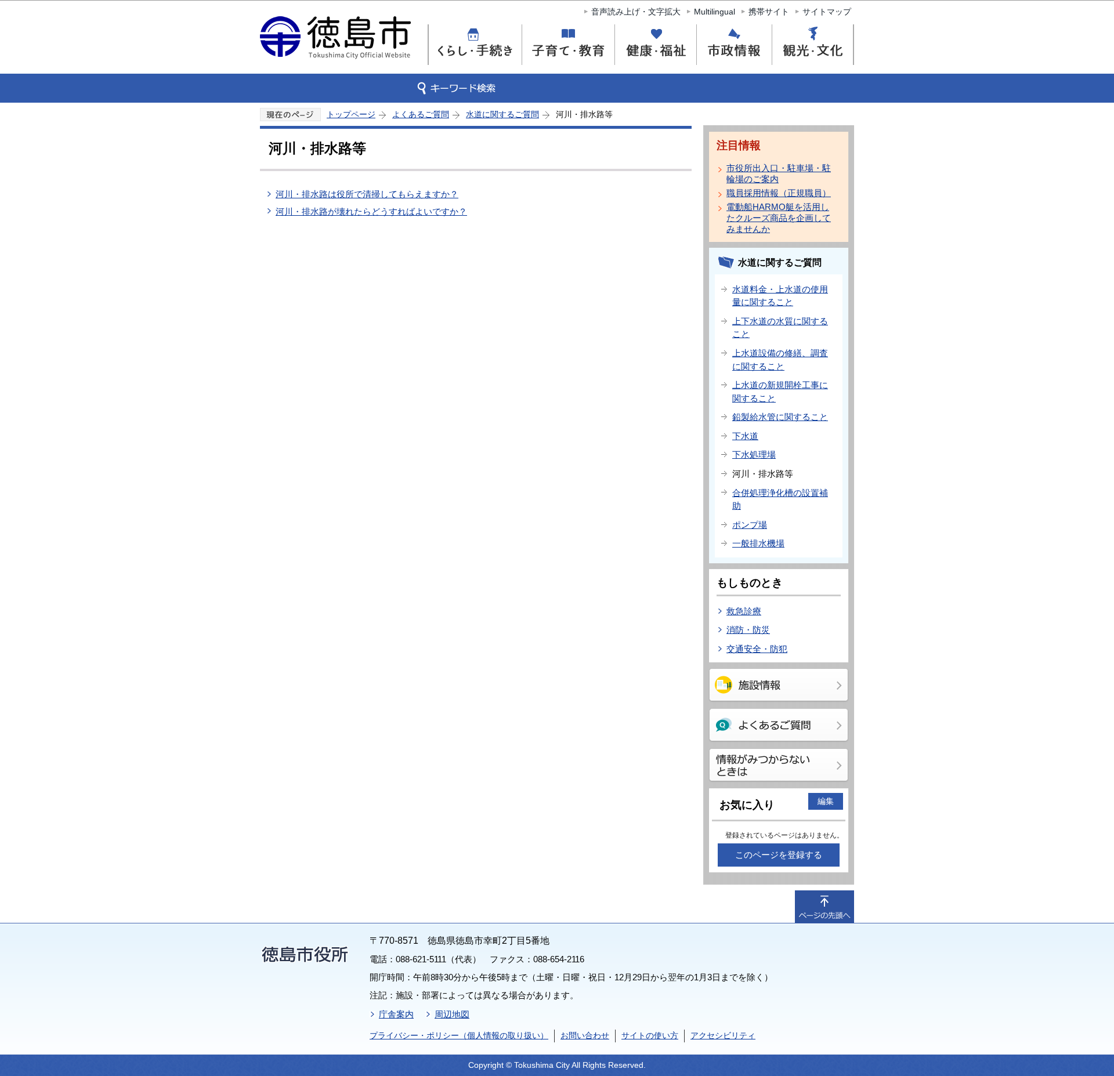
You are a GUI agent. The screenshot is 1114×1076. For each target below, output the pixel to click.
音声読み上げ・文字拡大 (636, 11)
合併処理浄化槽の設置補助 (780, 499)
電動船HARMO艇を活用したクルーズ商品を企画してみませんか (778, 218)
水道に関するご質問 (502, 114)
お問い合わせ (584, 1035)
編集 (826, 801)
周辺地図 (452, 1014)
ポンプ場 (749, 525)
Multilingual (714, 11)
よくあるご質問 (420, 114)
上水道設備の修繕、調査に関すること (780, 359)
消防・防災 (748, 630)
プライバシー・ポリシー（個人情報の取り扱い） (459, 1035)
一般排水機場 (758, 543)
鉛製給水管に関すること (780, 417)
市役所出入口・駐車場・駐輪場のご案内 (778, 173)
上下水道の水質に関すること (780, 327)
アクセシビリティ (722, 1035)
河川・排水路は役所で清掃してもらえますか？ (367, 194)
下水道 (745, 436)
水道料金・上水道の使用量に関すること (780, 295)
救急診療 (743, 611)
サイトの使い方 (649, 1035)
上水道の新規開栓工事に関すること (780, 391)
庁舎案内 (396, 1014)
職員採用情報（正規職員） (778, 193)
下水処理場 (754, 454)
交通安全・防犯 (756, 649)
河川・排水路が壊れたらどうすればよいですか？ (371, 211)
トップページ (351, 114)
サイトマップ (826, 11)
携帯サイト (768, 11)
